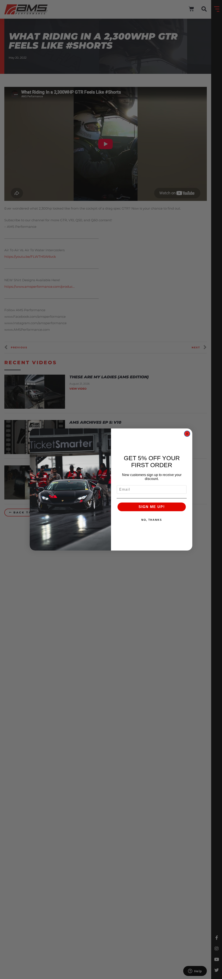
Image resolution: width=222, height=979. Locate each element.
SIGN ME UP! (152, 507)
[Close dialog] (187, 434)
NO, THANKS (151, 519)
